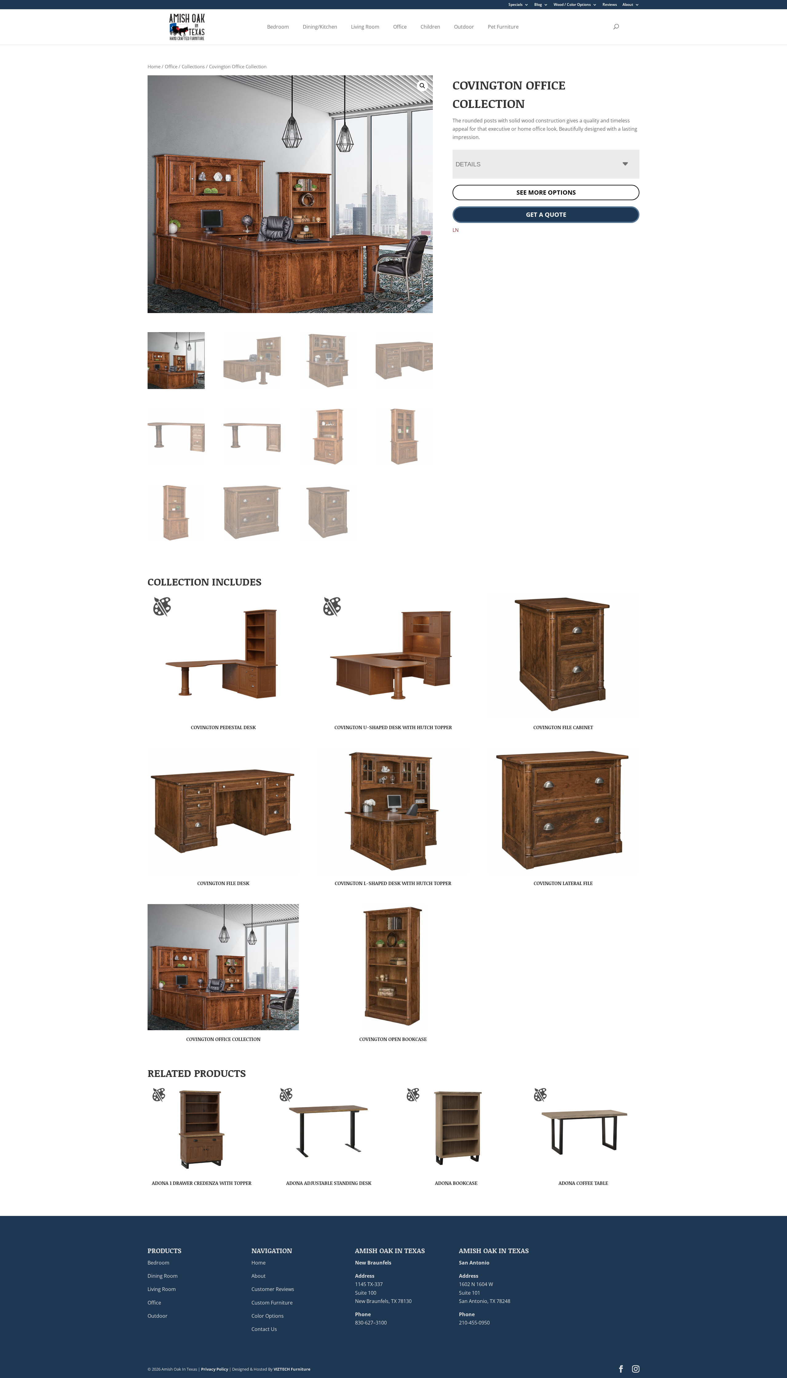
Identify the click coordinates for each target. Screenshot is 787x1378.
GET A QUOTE (546, 214)
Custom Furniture (272, 1302)
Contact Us (264, 1329)
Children (430, 26)
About (628, 5)
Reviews (610, 5)
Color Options (267, 1315)
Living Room (365, 26)
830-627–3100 (371, 1322)
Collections (193, 66)
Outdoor (464, 26)
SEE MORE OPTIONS (546, 192)
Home (154, 66)
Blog (538, 5)
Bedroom (278, 26)
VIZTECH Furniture (292, 1369)
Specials (515, 5)
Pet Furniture (503, 26)
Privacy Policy (214, 1369)
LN (456, 230)
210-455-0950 (474, 1322)
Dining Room (163, 1276)
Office (400, 26)
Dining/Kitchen (320, 26)
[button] (422, 85)
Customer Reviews (272, 1289)
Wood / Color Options (572, 5)
